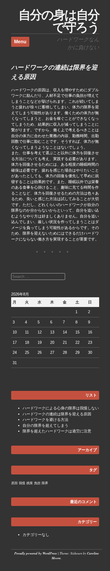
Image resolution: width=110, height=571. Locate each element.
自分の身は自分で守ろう (58, 21)
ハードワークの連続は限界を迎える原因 (57, 414)
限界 (45, 483)
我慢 (22, 483)
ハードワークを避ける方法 (45, 419)
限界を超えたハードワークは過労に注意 (57, 431)
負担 (37, 483)
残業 (29, 483)
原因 (14, 483)
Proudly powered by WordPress (35, 553)
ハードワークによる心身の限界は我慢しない (61, 408)
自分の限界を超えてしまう (45, 425)
